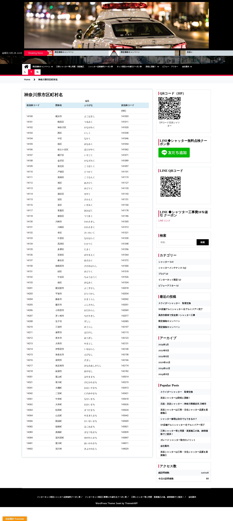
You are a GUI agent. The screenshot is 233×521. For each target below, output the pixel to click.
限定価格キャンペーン (96, 52)
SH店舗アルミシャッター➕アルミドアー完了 (180, 309)
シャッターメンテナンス (170, 268)
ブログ (161, 273)
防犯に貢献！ (151, 67)
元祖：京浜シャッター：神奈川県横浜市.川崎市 (183, 403)
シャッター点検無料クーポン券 (100, 67)
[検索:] (177, 242)
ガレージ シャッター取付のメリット (178, 440)
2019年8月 (163, 374)
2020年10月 (164, 362)
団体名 (58, 105)
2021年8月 (163, 356)
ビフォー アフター (170, 67)
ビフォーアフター (167, 285)
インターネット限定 (168, 279)
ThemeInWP (131, 503)
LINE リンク (164, 220)
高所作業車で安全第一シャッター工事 (176, 315)
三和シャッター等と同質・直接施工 (70, 67)
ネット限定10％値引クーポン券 (129, 67)
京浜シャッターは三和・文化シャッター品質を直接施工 (176, 52)
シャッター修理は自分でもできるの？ (178, 419)
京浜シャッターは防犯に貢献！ (175, 398)
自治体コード (33, 105)
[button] (25, 72)
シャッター (163, 262)
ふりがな (88, 105)
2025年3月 (163, 344)
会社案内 (185, 67)
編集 (87, 101)
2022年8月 (163, 350)
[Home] (26, 66)
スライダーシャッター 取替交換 (174, 303)
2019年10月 (164, 368)
